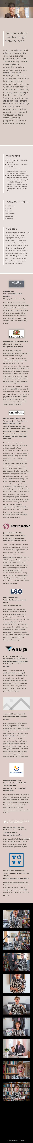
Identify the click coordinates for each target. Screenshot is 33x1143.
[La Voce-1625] (16, 1079)
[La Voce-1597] (16, 949)
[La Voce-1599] (16, 928)
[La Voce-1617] (16, 1100)
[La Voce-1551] (16, 992)
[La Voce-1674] (16, 1036)
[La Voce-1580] (16, 971)
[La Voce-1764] (16, 1014)
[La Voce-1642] (16, 1057)
